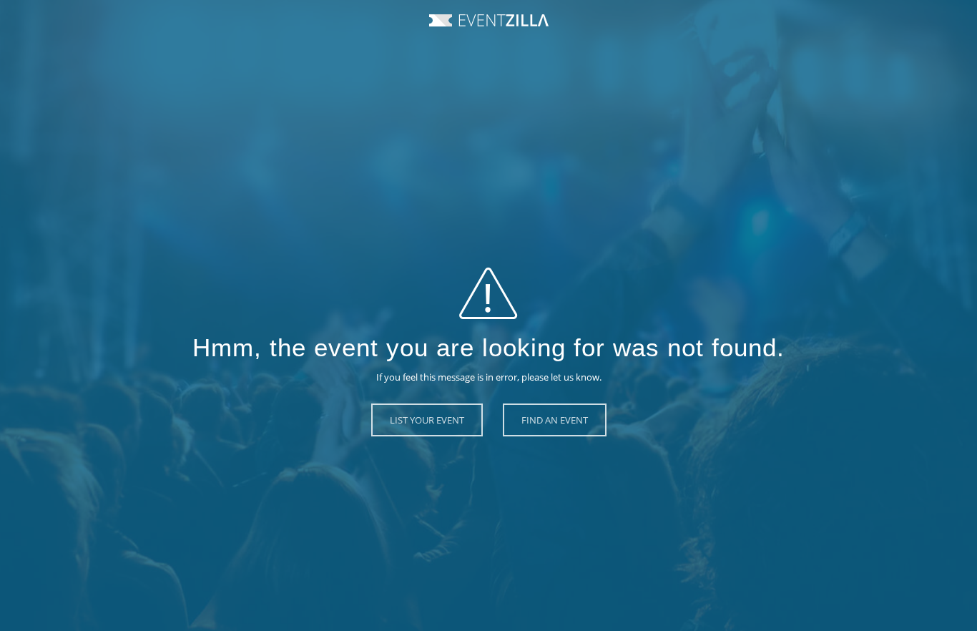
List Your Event (427, 420)
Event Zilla (489, 20)
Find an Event (554, 420)
